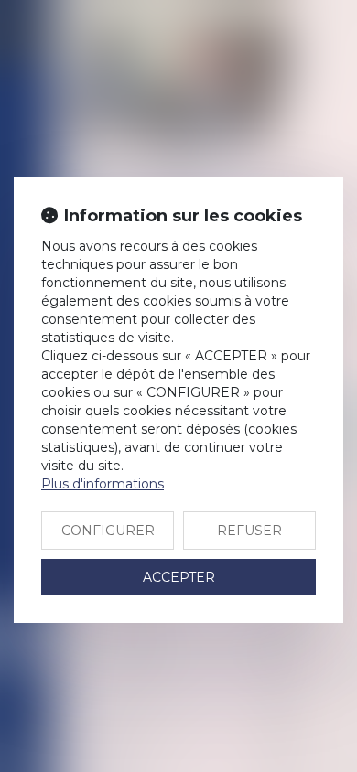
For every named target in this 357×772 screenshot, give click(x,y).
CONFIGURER (108, 530)
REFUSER (249, 530)
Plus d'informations (102, 484)
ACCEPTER (179, 577)
